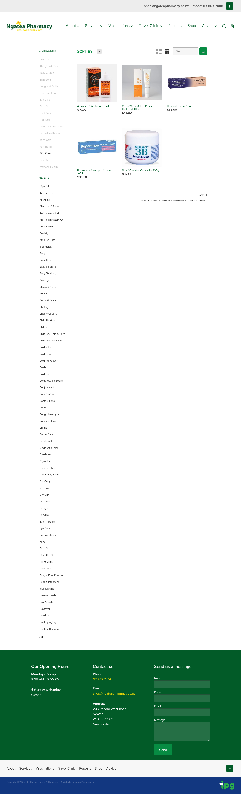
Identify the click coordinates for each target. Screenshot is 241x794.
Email (157, 706)
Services (92, 25)
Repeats (175, 25)
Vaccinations (119, 25)
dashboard (32, 781)
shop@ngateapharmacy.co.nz (166, 6)
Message (159, 720)
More (42, 637)
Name (158, 678)
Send (163, 750)
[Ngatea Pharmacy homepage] (29, 26)
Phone (158, 692)
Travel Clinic (149, 25)
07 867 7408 (102, 679)
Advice (208, 25)
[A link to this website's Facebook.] (229, 6)
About (71, 25)
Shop (192, 25)
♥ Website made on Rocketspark (77, 781)
